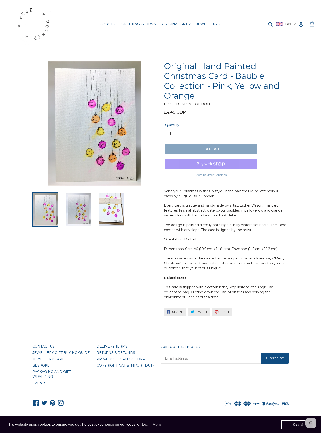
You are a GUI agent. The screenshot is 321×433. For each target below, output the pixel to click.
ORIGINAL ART (175, 24)
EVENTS (39, 383)
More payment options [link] (211, 175)
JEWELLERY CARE (48, 359)
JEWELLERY (207, 24)
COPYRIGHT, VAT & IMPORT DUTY (125, 365)
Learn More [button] (151, 424)
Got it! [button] (298, 424)
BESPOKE (41, 365)
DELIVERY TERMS (112, 346)
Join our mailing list (180, 346)
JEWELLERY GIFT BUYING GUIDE (61, 353)
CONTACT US (43, 346)
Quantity (172, 125)
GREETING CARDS (137, 24)
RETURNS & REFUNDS (116, 353)
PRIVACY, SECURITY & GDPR (121, 359)
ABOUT (107, 24)
